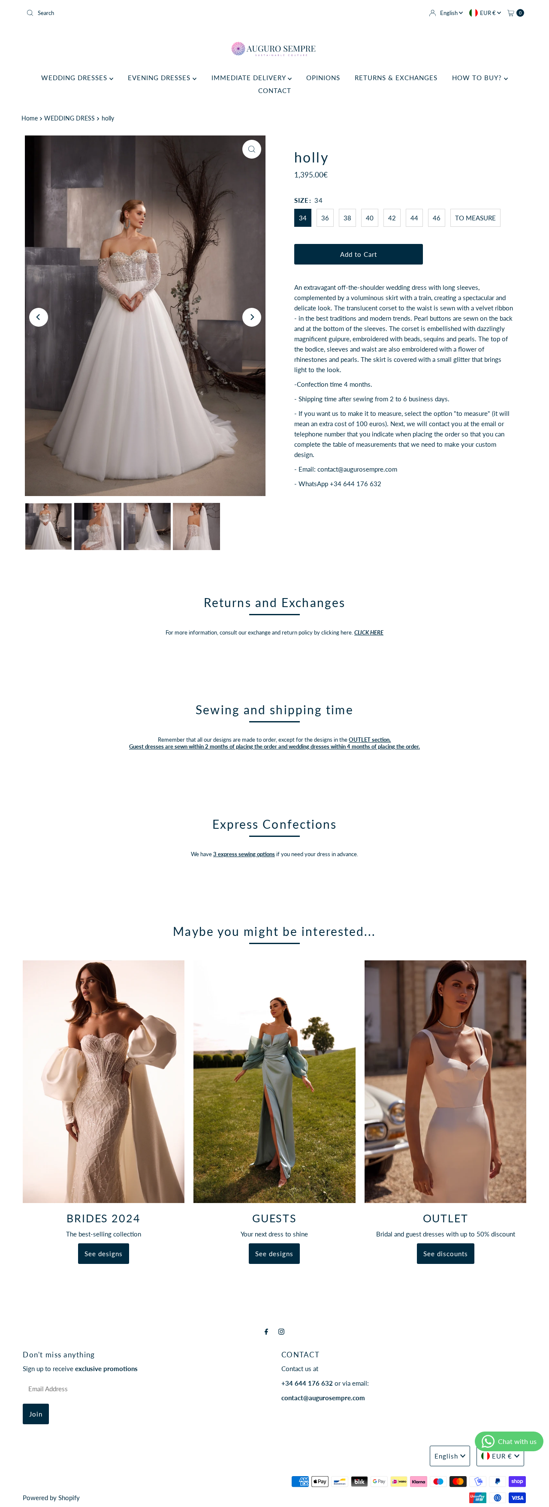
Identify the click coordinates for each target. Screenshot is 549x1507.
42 (392, 218)
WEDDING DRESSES (75, 77)
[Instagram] (281, 1331)
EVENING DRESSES (160, 77)
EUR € (488, 12)
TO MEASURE (475, 218)
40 (370, 218)
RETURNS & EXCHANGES (396, 77)
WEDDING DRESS (69, 118)
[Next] (251, 317)
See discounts (445, 1253)
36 (325, 218)
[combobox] (147, 12)
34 (303, 218)
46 (436, 218)
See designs (103, 1253)
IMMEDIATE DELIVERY (249, 77)
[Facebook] (266, 1331)
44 (414, 218)
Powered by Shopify (51, 1497)
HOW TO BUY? (478, 77)
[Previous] (38, 317)
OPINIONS (323, 77)
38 (347, 218)
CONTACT (274, 90)
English (449, 12)
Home (29, 118)
